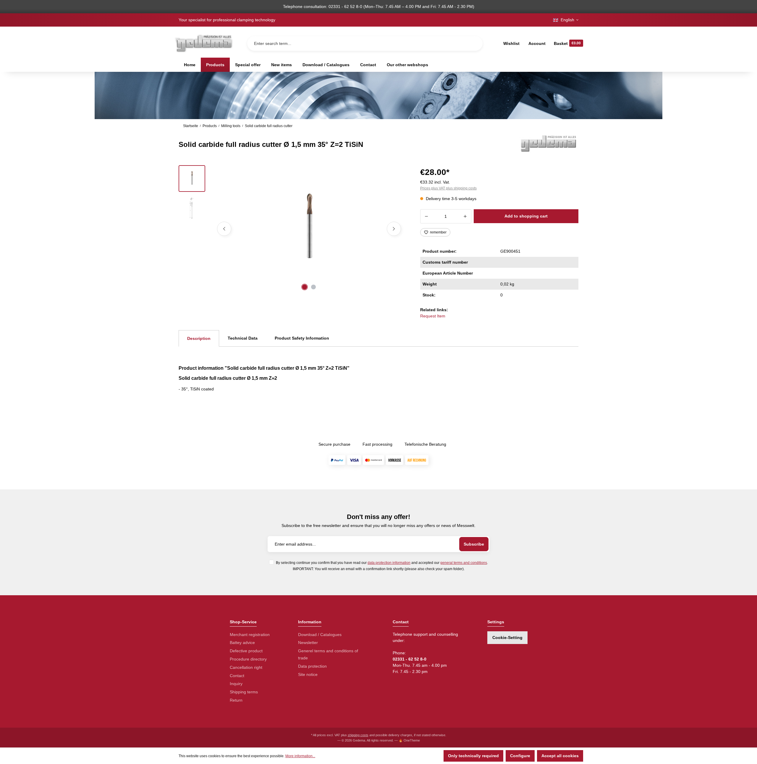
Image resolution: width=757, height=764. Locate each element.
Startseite (190, 126)
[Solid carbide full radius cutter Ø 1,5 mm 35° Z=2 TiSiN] (309, 228)
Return (236, 700)
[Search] (473, 43)
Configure (520, 755)
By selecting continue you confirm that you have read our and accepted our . (382, 563)
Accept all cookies (560, 755)
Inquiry (236, 683)
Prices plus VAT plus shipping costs (448, 188)
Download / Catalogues (320, 634)
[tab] (199, 338)
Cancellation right (246, 667)
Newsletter (308, 642)
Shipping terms (244, 692)
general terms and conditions (463, 563)
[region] (292, 228)
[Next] (394, 229)
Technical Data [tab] (243, 338)
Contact (237, 675)
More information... (300, 756)
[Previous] (224, 229)
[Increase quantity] (465, 216)
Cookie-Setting (507, 637)
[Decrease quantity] (426, 216)
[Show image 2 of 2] (313, 287)
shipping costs (358, 735)
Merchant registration (250, 634)
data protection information (389, 563)
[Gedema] (548, 143)
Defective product (246, 650)
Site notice (308, 674)
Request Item (432, 316)
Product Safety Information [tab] (302, 338)
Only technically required (473, 755)
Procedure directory (248, 659)
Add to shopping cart (526, 216)
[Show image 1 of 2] (304, 287)
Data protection (312, 666)
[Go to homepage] (203, 43)
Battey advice (242, 642)
